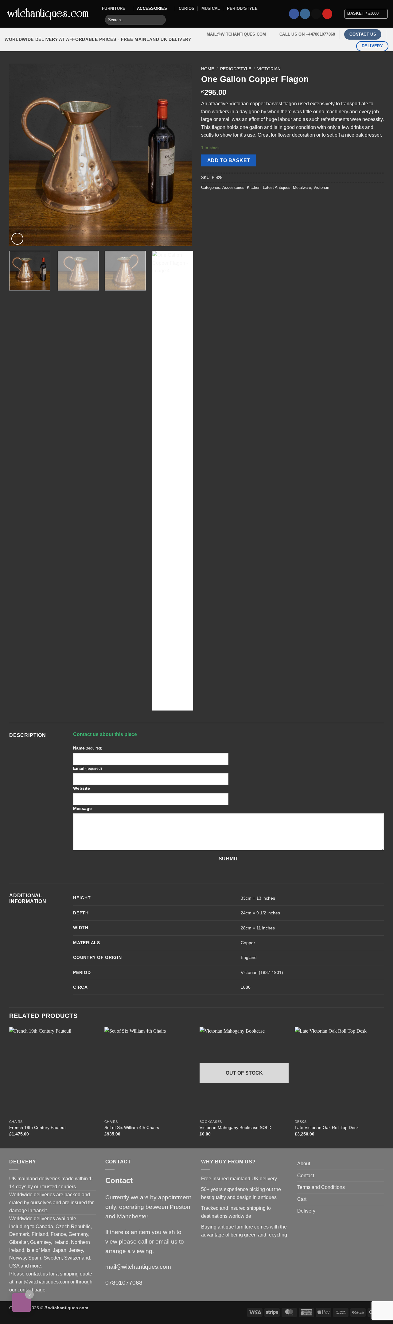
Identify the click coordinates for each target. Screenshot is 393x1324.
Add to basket (228, 160)
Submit (229, 858)
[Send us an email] (316, 14)
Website (81, 788)
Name (87, 748)
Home (207, 69)
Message (82, 808)
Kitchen (253, 187)
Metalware (302, 187)
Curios (187, 8)
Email (87, 768)
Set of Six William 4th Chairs (131, 1127)
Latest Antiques (276, 187)
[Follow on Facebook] (294, 14)
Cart (301, 1199)
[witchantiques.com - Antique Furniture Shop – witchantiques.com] (49, 14)
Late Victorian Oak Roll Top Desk (327, 1127)
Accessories (152, 8)
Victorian (269, 69)
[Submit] (160, 20)
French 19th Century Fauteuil (37, 1127)
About (303, 1163)
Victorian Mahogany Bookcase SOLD (235, 1127)
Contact (305, 1175)
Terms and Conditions (321, 1187)
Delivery (306, 1210)
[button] (17, 239)
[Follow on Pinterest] (327, 14)
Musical (210, 8)
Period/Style (242, 8)
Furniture (113, 8)
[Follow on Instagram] (305, 14)
